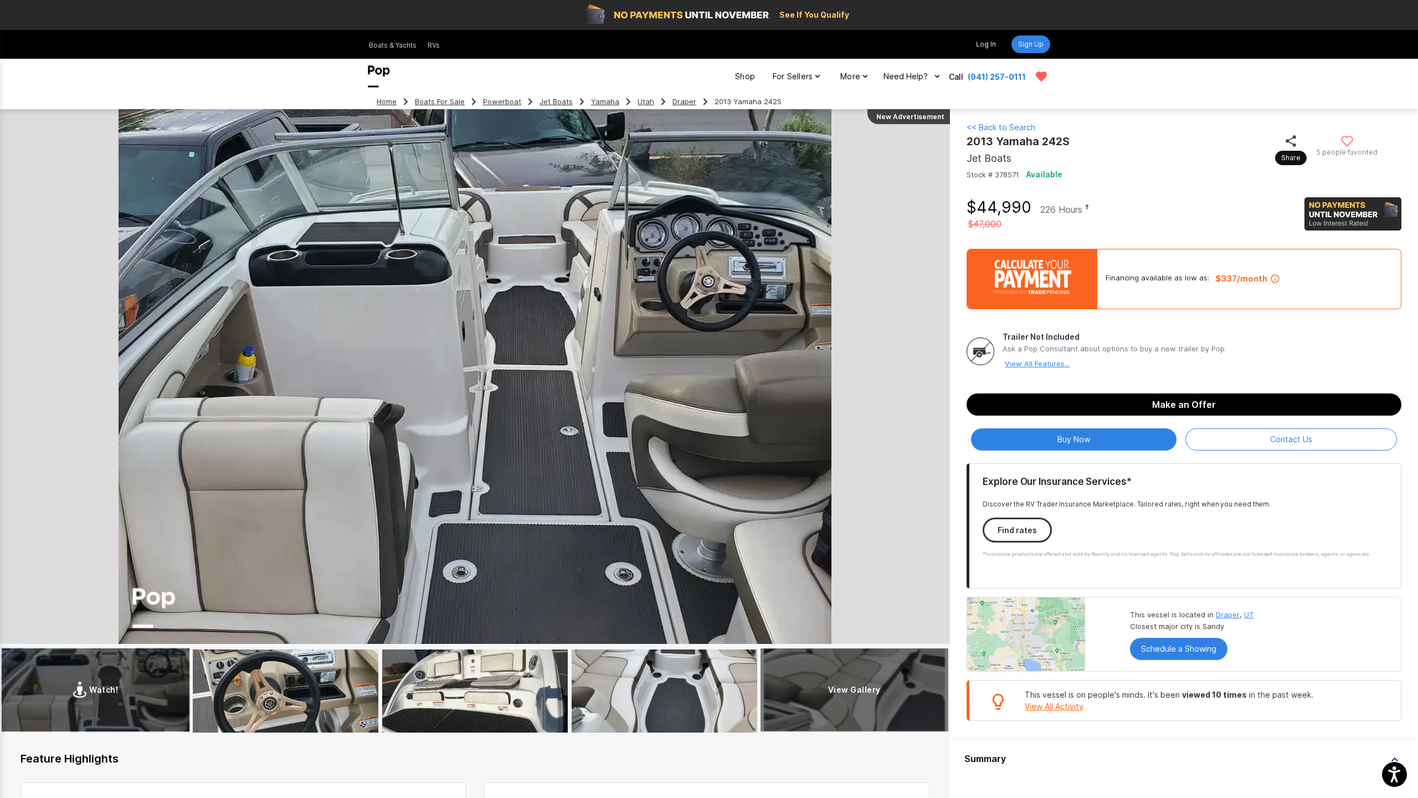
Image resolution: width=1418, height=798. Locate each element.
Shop (745, 76)
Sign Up (1031, 44)
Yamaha (605, 101)
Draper (684, 101)
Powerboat (502, 101)
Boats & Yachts (393, 45)
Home (387, 101)
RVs (434, 45)
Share (1291, 158)
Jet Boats (556, 101)
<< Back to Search (1001, 127)
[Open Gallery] (285, 691)
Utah (646, 101)
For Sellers (793, 76)
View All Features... (1037, 363)
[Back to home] (379, 76)
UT (1249, 614)
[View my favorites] (1041, 76)
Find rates (1017, 530)
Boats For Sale (440, 101)
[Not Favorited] (1347, 140)
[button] (1184, 759)
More (850, 76)
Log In (986, 44)
